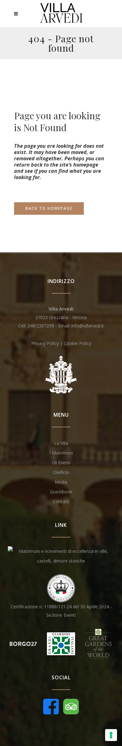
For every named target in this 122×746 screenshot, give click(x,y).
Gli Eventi (61, 463)
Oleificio (61, 472)
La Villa (61, 443)
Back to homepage (49, 208)
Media (61, 482)
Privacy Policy (45, 343)
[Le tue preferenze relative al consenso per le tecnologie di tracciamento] (111, 735)
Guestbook (61, 492)
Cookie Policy (77, 343)
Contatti (61, 501)
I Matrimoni (61, 453)
